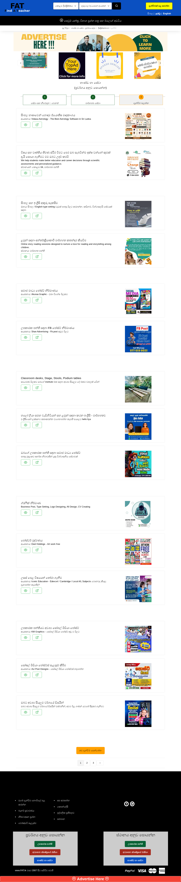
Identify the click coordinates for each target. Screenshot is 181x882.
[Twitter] (132, 803)
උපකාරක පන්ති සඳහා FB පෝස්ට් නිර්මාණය (47, 327)
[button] (159, 6)
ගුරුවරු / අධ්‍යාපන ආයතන (94, 6)
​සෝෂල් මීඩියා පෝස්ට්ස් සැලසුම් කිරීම (43, 665)
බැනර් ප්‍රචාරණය (26, 810)
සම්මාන (61, 819)
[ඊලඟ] (100, 763)
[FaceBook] (126, 803)
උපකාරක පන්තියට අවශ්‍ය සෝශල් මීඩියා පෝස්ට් (50, 627)
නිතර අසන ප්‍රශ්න (26, 817)
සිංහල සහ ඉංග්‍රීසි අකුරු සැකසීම (39, 202)
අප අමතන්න (63, 800)
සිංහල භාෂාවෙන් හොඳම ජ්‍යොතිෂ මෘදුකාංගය (48, 115)
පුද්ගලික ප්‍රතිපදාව (65, 813)
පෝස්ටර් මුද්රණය (32, 540)
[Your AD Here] (90, 41)
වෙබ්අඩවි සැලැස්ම (27, 823)
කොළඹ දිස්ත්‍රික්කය (64, 6)
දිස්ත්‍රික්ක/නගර (103, 28)
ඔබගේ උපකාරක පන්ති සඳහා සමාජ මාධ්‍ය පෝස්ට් (50, 452)
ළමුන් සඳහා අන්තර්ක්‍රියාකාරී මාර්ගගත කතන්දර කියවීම (53, 240)
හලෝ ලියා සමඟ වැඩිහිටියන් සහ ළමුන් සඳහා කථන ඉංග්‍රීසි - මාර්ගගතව (63, 415)
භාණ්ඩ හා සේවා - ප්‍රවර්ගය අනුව (83, 28)
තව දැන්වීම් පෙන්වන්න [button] (90, 750)
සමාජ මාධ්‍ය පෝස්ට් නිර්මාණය (39, 290)
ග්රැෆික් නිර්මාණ (31, 503)
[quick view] (25, 125)
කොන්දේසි (62, 806)
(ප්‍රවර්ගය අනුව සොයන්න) (90, 85)
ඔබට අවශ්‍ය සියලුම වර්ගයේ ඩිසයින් (42, 702)
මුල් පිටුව (65, 28)
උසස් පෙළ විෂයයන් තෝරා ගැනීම (41, 577)
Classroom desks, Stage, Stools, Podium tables (51, 378)
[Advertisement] (90, 189)
